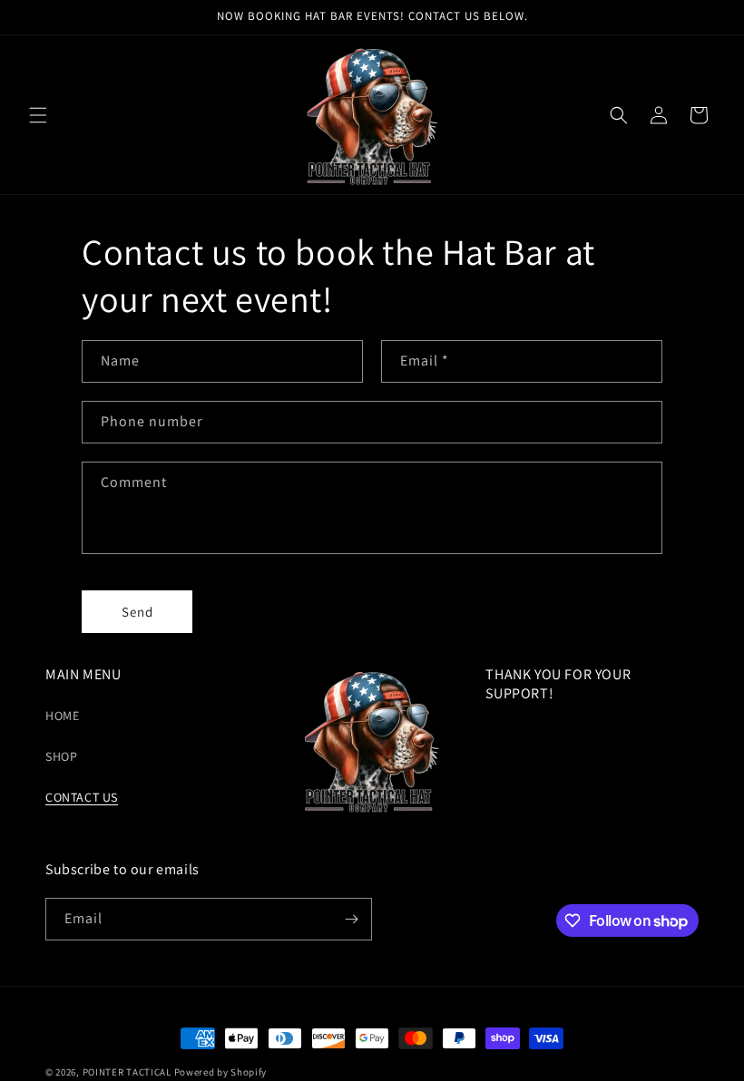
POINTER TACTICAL (128, 1072)
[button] (38, 115)
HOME (62, 715)
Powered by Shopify (221, 1072)
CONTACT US (81, 797)
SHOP (61, 756)
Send (137, 611)
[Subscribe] (351, 919)
